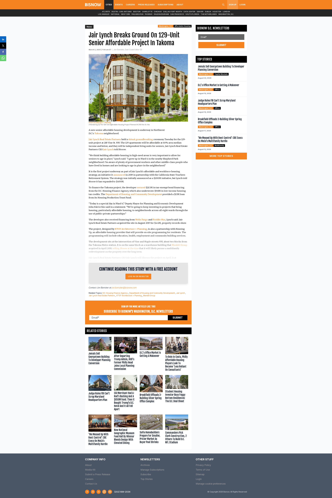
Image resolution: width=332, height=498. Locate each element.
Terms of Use (203, 469)
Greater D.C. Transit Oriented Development (120, 261)
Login (242, 4)
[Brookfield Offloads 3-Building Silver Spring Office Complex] (151, 393)
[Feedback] (110, 492)
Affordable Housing (183, 26)
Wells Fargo (141, 219)
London (226, 12)
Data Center (189, 12)
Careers (130, 4)
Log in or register (138, 276)
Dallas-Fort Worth (172, 12)
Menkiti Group (179, 245)
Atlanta (106, 12)
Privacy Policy (203, 465)
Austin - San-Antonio (122, 12)
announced (119, 175)
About (180, 4)
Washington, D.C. (226, 14)
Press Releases (146, 4)
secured (141, 187)
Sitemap (200, 474)
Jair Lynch (108, 149)
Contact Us (91, 483)
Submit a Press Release (97, 474)
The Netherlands (209, 14)
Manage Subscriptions (152, 469)
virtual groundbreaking (140, 139)
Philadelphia (138, 14)
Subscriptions (165, 4)
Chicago (158, 12)
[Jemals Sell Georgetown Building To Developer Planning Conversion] (100, 354)
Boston (137, 12)
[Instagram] (104, 492)
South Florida (192, 14)
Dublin (208, 12)
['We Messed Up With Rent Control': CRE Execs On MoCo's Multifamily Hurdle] (100, 430)
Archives (145, 465)
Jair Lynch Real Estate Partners (105, 139)
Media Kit (90, 469)
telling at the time (126, 248)
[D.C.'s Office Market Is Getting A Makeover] (151, 354)
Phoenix (148, 14)
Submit (178, 317)
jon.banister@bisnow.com (124, 287)
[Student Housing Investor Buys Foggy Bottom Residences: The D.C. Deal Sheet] (176, 393)
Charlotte (147, 12)
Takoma (98, 133)
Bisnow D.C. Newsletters (213, 28)
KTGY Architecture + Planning (100, 123)
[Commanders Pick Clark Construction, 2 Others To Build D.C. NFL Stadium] (176, 430)
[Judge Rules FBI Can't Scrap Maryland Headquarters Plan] (100, 393)
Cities (109, 4)
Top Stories (146, 479)
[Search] (223, 4)
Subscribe (145, 474)
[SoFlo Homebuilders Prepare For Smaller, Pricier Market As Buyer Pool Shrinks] (151, 430)
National (115, 14)
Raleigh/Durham (161, 14)
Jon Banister (103, 287)
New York (125, 14)
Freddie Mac (159, 219)
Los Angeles (103, 14)
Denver (200, 12)
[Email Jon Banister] (141, 49)
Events (119, 4)
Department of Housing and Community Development (134, 194)
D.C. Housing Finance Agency (115, 293)
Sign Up (232, 4)
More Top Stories (221, 156)
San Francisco (177, 14)
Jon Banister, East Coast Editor (126, 49)
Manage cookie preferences (211, 483)
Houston (217, 12)
